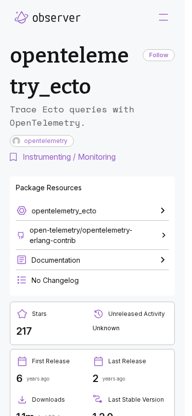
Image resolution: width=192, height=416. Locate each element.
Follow (158, 55)
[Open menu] (163, 17)
